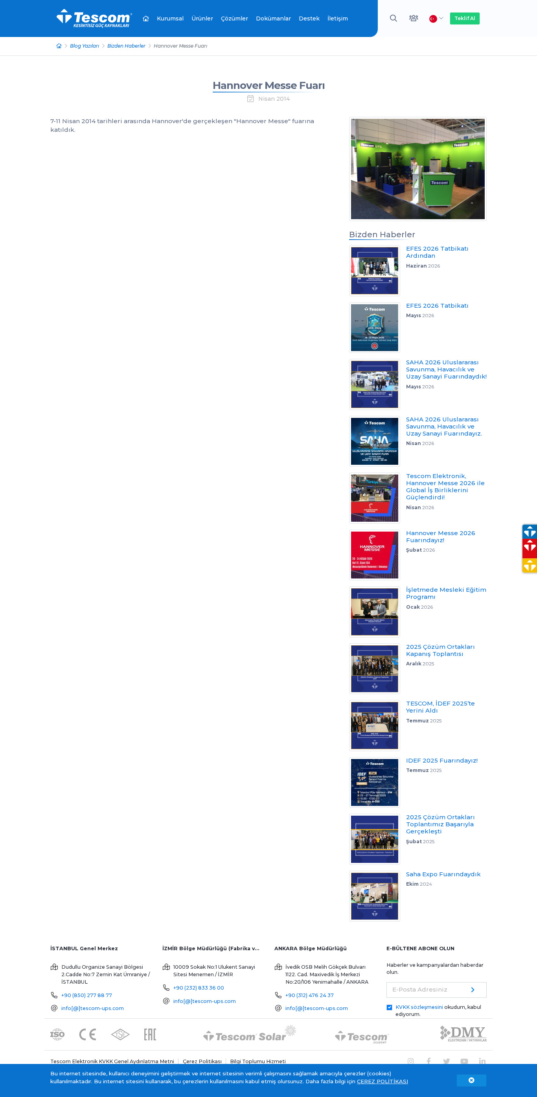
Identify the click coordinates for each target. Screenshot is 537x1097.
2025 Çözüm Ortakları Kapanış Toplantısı (440, 650)
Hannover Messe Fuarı (269, 85)
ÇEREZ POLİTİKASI (382, 1081)
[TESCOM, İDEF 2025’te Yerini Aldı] (377, 725)
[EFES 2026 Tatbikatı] (377, 327)
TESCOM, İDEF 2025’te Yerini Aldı (440, 707)
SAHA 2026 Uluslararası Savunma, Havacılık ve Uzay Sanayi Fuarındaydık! (446, 369)
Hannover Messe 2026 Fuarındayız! (440, 536)
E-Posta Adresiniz (419, 989)
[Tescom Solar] (249, 1034)
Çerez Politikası (202, 1061)
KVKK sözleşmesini (419, 1007)
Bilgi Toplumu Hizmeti (258, 1061)
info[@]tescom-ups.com (92, 1008)
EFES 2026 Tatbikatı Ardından (437, 252)
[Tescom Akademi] (362, 1034)
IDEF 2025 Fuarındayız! (442, 760)
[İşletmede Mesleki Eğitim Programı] (377, 611)
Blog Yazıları (84, 46)
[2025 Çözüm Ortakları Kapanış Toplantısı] (377, 668)
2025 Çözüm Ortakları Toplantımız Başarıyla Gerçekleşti (440, 824)
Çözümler (234, 18)
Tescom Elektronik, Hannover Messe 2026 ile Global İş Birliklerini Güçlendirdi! (445, 486)
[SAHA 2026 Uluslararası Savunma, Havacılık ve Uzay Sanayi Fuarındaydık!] (377, 384)
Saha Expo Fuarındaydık (443, 874)
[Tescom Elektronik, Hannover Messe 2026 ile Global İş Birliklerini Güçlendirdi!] (377, 498)
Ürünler (202, 18)
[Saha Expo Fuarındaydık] (377, 896)
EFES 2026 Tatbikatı (437, 305)
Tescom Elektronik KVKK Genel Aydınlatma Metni (112, 1061)
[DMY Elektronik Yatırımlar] (463, 1034)
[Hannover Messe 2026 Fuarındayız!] (377, 555)
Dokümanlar (273, 18)
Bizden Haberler (126, 46)
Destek (309, 18)
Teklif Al (464, 18)
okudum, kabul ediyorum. (438, 1011)
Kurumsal (170, 18)
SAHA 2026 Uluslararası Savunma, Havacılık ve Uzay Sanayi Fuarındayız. (444, 426)
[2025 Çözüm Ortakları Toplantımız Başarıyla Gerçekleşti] (377, 839)
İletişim (337, 18)
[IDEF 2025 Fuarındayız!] (377, 782)
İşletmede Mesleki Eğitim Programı (446, 593)
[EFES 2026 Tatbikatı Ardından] (377, 270)
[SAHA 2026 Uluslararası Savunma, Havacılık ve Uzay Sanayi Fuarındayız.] (377, 441)
